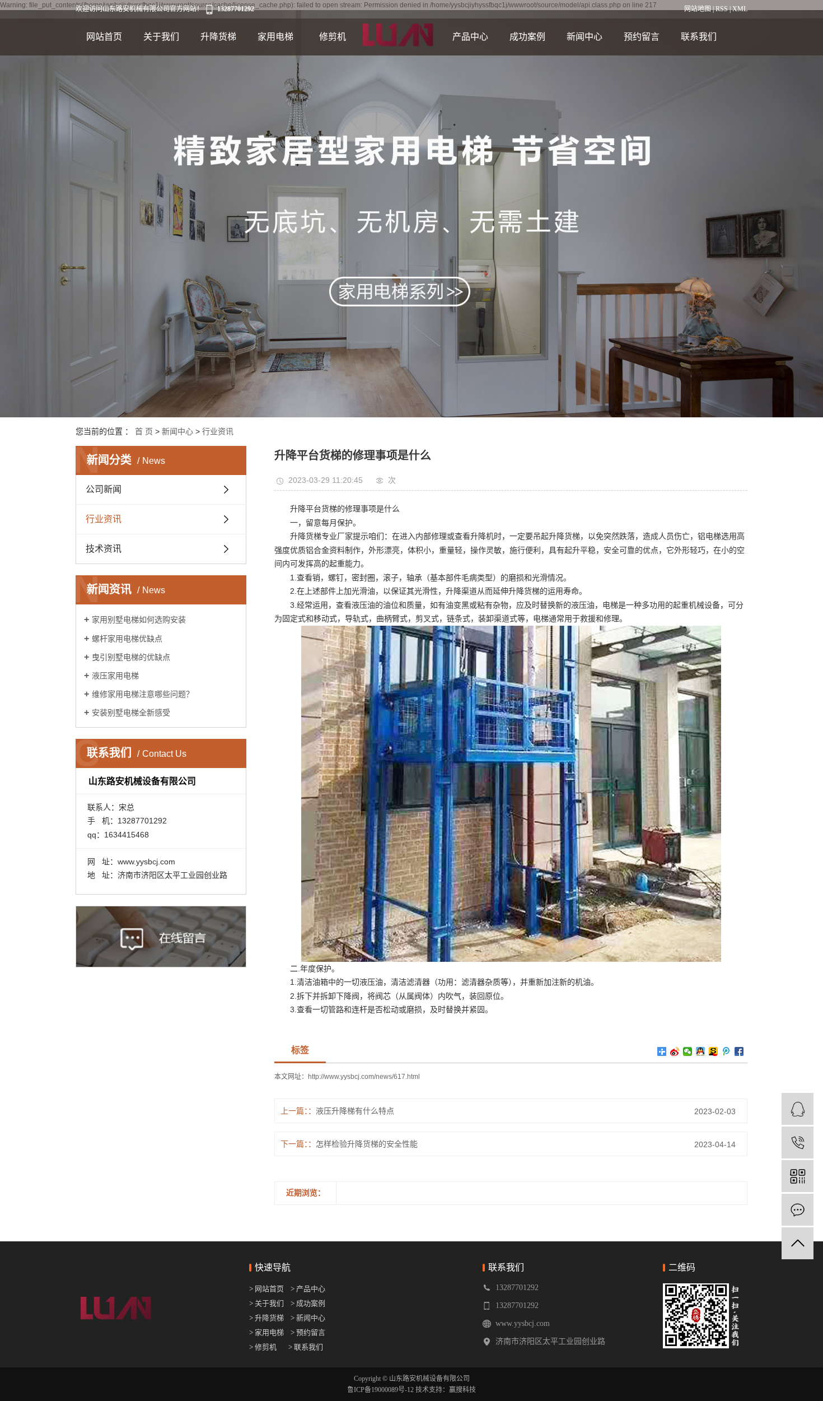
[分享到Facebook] (739, 1051)
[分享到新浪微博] (675, 1051)
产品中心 (470, 36)
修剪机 (332, 36)
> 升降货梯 (266, 1318)
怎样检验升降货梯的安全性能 (367, 1143)
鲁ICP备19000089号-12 (380, 1390)
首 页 (144, 431)
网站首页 (104, 36)
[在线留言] (797, 1210)
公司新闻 (103, 489)
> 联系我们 (305, 1347)
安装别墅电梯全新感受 (131, 712)
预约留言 (642, 36)
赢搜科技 (462, 1390)
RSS (722, 9)
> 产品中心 (308, 1288)
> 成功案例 (308, 1303)
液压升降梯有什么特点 (355, 1110)
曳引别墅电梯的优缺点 (131, 657)
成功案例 (527, 36)
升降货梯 (218, 36)
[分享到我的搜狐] (713, 1051)
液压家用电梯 (115, 675)
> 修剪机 (263, 1347)
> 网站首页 (267, 1288)
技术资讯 (103, 548)
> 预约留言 (308, 1332)
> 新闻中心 (305, 1318)
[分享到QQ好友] (700, 1051)
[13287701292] (797, 1142)
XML (739, 9)
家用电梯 (275, 36)
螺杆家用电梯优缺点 (127, 638)
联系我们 (699, 36)
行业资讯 (217, 431)
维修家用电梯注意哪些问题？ (143, 694)
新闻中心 (584, 36)
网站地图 (697, 9)
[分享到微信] (688, 1051)
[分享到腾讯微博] (726, 1051)
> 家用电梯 (266, 1332)
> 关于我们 (266, 1303)
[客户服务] (797, 1109)
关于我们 (161, 36)
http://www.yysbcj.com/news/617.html (364, 1077)
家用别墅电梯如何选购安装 (139, 619)
